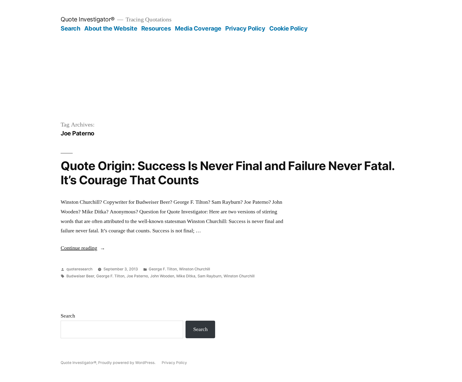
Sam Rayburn (209, 276)
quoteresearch (79, 269)
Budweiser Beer (80, 276)
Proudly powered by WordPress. (127, 362)
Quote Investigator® (88, 19)
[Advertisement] (231, 68)
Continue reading (83, 248)
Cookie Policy (288, 28)
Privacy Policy (245, 28)
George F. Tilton (163, 269)
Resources (156, 28)
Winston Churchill (194, 269)
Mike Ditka (185, 276)
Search (70, 28)
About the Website (110, 28)
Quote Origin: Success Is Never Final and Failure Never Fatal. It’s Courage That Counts (227, 173)
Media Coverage (198, 28)
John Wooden (162, 276)
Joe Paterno (137, 276)
